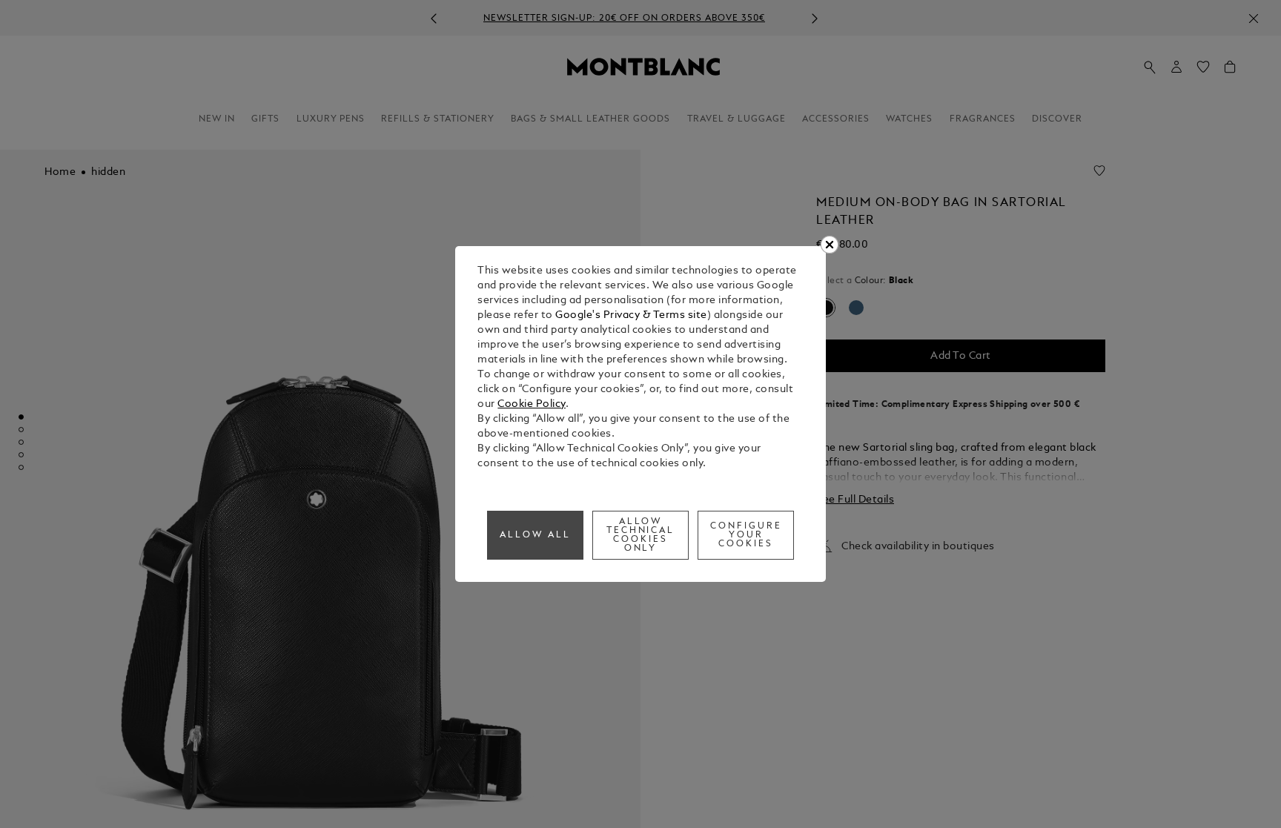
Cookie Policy (531, 404)
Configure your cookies (746, 535)
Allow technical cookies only (640, 535)
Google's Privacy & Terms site (631, 315)
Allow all (535, 535)
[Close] (829, 245)
